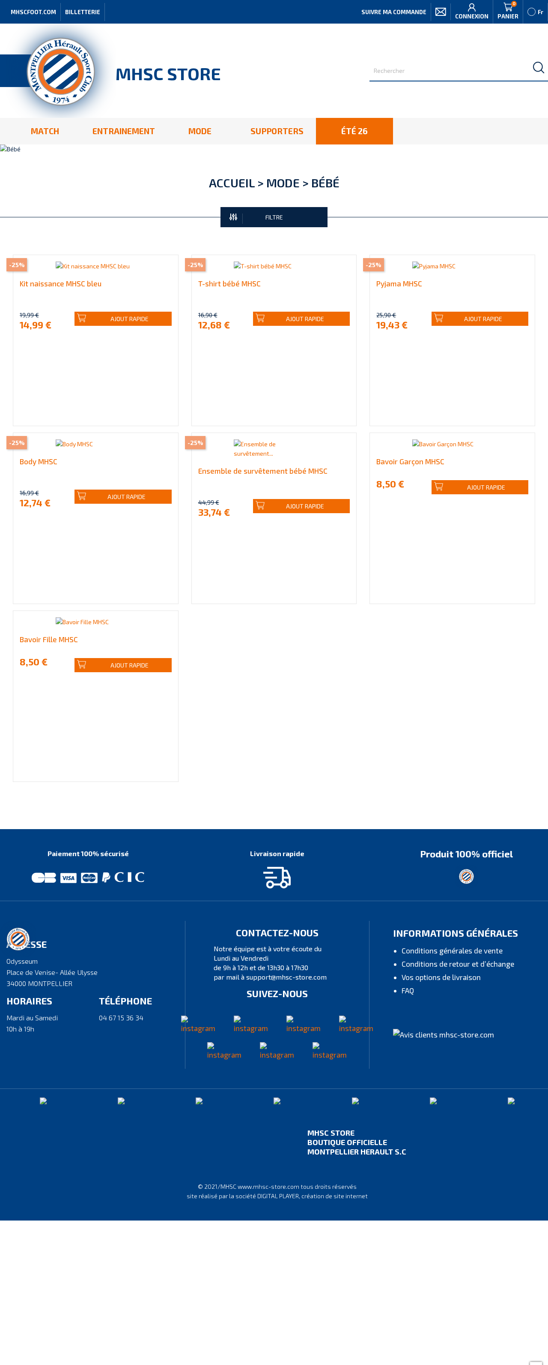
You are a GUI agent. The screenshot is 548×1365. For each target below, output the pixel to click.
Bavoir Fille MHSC (49, 639)
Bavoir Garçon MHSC (410, 461)
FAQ (408, 990)
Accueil (232, 182)
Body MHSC (38, 461)
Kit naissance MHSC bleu (60, 283)
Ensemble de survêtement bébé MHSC (263, 470)
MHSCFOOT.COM (33, 12)
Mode (283, 182)
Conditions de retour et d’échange (458, 963)
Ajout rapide (129, 318)
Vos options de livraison (441, 977)
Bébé (325, 182)
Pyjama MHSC (399, 283)
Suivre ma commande (393, 12)
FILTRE (274, 217)
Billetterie (82, 12)
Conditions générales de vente (452, 950)
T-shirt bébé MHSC (229, 283)
